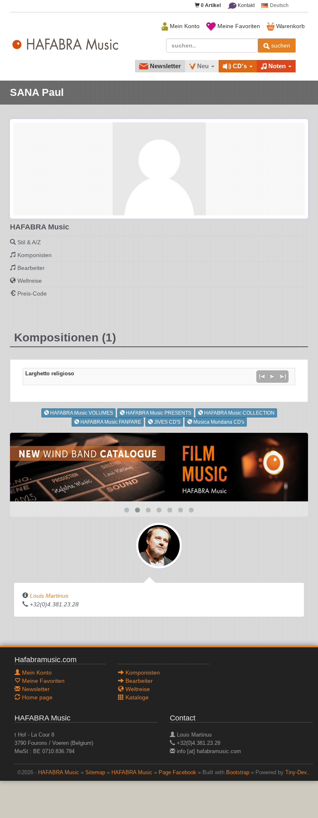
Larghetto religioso (49, 374)
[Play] (272, 376)
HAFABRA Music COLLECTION (239, 413)
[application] (272, 376)
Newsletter (164, 65)
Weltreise (29, 280)
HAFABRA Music (58, 772)
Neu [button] (202, 65)
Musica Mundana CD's (218, 422)
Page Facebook (177, 772)
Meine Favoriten (238, 26)
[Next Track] (283, 376)
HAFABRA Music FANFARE (110, 422)
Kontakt (245, 5)
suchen (280, 45)
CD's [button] (239, 65)
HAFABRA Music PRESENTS (158, 413)
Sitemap (95, 772)
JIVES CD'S (167, 422)
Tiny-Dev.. (297, 772)
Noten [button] (277, 65)
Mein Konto (184, 26)
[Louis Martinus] (159, 545)
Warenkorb (290, 26)
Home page (36, 697)
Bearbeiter (31, 268)
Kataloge (136, 697)
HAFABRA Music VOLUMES (81, 413)
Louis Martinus (49, 595)
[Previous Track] (261, 376)
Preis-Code (32, 293)
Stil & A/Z (29, 242)
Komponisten (34, 255)
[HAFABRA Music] (159, 466)
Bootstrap (237, 772)
